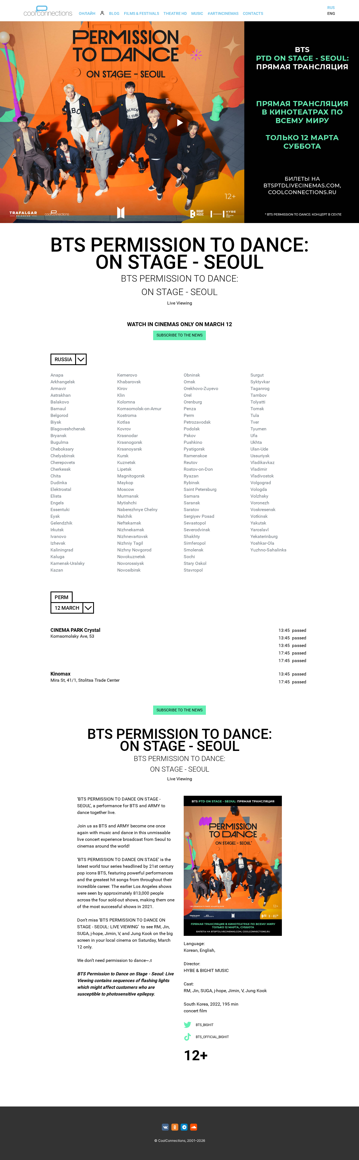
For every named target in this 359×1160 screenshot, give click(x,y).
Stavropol (193, 570)
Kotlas (123, 422)
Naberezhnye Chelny (137, 509)
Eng (331, 13)
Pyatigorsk (194, 449)
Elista (55, 496)
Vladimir (258, 469)
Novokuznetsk (131, 556)
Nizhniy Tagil (130, 543)
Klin (121, 395)
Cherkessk (60, 469)
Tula (254, 415)
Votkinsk (259, 516)
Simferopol (195, 543)
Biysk (55, 422)
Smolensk (193, 550)
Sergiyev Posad (199, 516)
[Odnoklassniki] (175, 1127)
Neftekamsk (129, 523)
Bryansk (58, 435)
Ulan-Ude (259, 449)
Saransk (192, 502)
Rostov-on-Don (198, 469)
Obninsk (192, 375)
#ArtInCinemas (223, 13)
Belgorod (59, 415)
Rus (331, 7)
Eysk (55, 516)
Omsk (189, 381)
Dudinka (58, 482)
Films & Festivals (141, 13)
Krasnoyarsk (129, 449)
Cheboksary (62, 449)
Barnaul (58, 408)
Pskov (190, 435)
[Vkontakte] (165, 1127)
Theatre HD (175, 13)
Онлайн (87, 13)
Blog (114, 13)
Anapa (56, 375)
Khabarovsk (129, 381)
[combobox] (68, 359)
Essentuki (60, 509)
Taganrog (260, 388)
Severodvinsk (197, 529)
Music (197, 13)
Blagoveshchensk (67, 428)
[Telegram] (184, 1127)
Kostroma (127, 415)
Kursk (122, 455)
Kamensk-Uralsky (67, 563)
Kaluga (57, 556)
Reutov (190, 462)
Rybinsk (191, 482)
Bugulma (59, 442)
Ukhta (256, 442)
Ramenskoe (195, 455)
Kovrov (124, 428)
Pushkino (193, 442)
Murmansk (128, 496)
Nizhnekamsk (130, 529)
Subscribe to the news (179, 335)
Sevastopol (195, 523)
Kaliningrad (61, 550)
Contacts (253, 13)
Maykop (125, 482)
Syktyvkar (260, 381)
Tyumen (258, 428)
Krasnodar (127, 435)
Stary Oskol (195, 563)
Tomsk (257, 408)
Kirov (122, 388)
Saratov (191, 509)
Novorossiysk (130, 563)
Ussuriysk (260, 455)
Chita (55, 476)
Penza (190, 408)
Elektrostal (60, 489)
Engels (57, 502)
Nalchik (124, 516)
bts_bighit (204, 1025)
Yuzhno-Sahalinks (268, 550)
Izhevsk (57, 543)
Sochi (189, 556)
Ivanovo (58, 536)
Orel (188, 395)
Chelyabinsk (62, 455)
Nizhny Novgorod (134, 550)
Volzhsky (259, 496)
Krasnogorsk (129, 442)
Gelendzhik (61, 523)
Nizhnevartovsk (132, 536)
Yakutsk (258, 523)
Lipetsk (124, 469)
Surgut (257, 375)
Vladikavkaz (262, 462)
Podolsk (192, 428)
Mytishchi (127, 502)
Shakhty (192, 536)
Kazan (56, 570)
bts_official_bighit (212, 1037)
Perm (189, 415)
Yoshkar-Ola (262, 543)
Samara (191, 496)
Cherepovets (62, 462)
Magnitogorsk (131, 476)
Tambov (258, 395)
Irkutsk (57, 529)
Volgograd (260, 482)
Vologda (258, 489)
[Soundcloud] (194, 1127)
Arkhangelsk (62, 381)
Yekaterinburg (264, 536)
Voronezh (259, 502)
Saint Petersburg (200, 489)
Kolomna (126, 402)
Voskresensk (262, 509)
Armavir (58, 388)
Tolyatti (257, 402)
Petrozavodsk (197, 422)
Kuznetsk (126, 462)
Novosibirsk (129, 570)
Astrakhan (60, 395)
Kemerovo (127, 375)
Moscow (125, 489)
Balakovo (59, 402)
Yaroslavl (259, 529)
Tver (254, 422)
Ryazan (191, 476)
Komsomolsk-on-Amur (139, 408)
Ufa (253, 435)
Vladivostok (262, 476)
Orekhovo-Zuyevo (201, 388)
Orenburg (193, 402)
